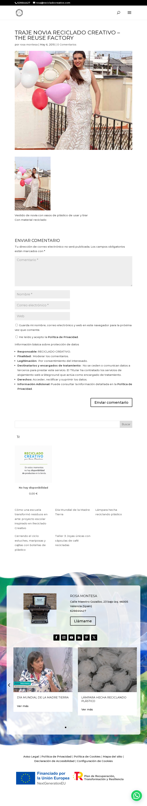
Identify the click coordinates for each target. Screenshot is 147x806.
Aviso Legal (31, 756)
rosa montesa (29, 44)
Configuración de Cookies (95, 761)
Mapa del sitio (112, 756)
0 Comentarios (66, 44)
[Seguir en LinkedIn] (79, 637)
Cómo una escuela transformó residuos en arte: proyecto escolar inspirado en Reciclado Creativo (31, 519)
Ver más (23, 706)
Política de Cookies (87, 756)
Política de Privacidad (63, 337)
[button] (8, 684)
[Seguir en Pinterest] (87, 637)
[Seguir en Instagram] (64, 637)
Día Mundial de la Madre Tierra (43, 697)
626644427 (24, 2)
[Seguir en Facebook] (56, 637)
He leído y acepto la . (48, 337)
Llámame (83, 621)
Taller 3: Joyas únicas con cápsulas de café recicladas (72, 540)
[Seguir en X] (94, 637)
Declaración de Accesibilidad (54, 761)
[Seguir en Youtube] (71, 637)
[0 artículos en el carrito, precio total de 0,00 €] (18, 436)
